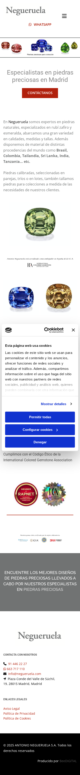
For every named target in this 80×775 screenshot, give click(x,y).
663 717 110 (16, 669)
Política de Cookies (17, 718)
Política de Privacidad (19, 713)
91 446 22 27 (17, 664)
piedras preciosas (43, 589)
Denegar (40, 442)
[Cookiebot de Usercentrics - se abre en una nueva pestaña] (47, 330)
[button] (40, 25)
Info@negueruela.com (24, 674)
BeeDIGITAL (68, 761)
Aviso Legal (11, 708)
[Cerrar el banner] (73, 330)
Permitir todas (40, 417)
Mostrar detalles (53, 404)
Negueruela (18, 121)
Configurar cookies (37, 430)
